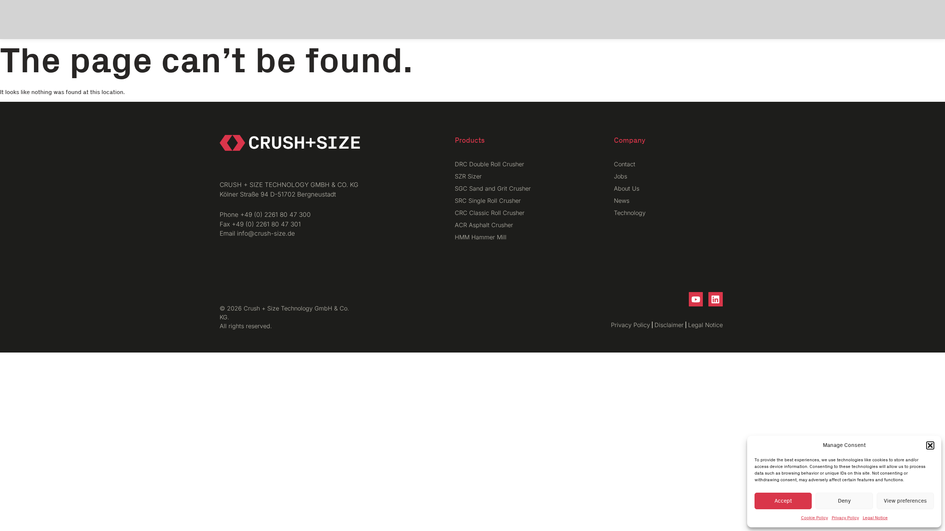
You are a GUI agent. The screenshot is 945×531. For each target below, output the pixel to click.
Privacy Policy (845, 518)
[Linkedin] (715, 299)
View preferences (905, 501)
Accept (783, 501)
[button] (930, 445)
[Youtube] (696, 299)
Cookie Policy (814, 518)
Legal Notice (875, 518)
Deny (844, 501)
